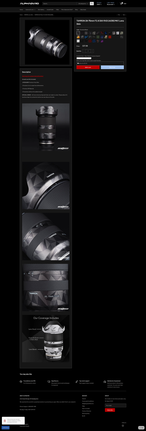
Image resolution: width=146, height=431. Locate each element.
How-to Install (86, 408)
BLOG (83, 416)
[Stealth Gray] (113, 37)
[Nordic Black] (90, 33)
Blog (76, 9)
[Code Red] (109, 37)
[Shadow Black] (109, 33)
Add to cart (88, 67)
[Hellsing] (90, 41)
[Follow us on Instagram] (123, 426)
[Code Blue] (117, 37)
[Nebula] (102, 41)
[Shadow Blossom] (90, 37)
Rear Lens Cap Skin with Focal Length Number (88, 60)
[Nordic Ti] (94, 33)
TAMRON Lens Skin (28, 14)
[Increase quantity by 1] (92, 51)
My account (110, 4)
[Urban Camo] (121, 33)
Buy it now (112, 67)
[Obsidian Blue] (102, 37)
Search (84, 398)
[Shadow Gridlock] (86, 41)
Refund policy (86, 413)
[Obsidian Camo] (113, 33)
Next (124, 14)
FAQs (57, 9)
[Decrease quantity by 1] (84, 51)
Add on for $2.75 (82, 63)
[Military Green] (98, 37)
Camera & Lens (30, 9)
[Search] (92, 3)
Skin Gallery (41, 9)
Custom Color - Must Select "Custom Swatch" (88, 56)
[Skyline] (94, 41)
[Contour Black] (121, 37)
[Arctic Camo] (117, 33)
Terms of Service (86, 411)
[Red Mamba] (102, 33)
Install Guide (50, 9)
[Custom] (98, 41)
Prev (119, 14)
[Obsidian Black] (86, 33)
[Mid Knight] (82, 37)
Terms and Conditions (88, 401)
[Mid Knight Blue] (86, 37)
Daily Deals (83, 9)
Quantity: (78, 51)
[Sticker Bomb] (78, 37)
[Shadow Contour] (82, 41)
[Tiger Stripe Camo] (105, 37)
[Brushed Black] (78, 33)
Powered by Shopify (24, 426)
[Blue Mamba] (105, 33)
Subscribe (110, 410)
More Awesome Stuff (67, 9)
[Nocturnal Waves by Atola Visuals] (94, 37)
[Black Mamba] (98, 33)
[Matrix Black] (82, 33)
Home (21, 9)
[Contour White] (78, 41)
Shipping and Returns (88, 403)
